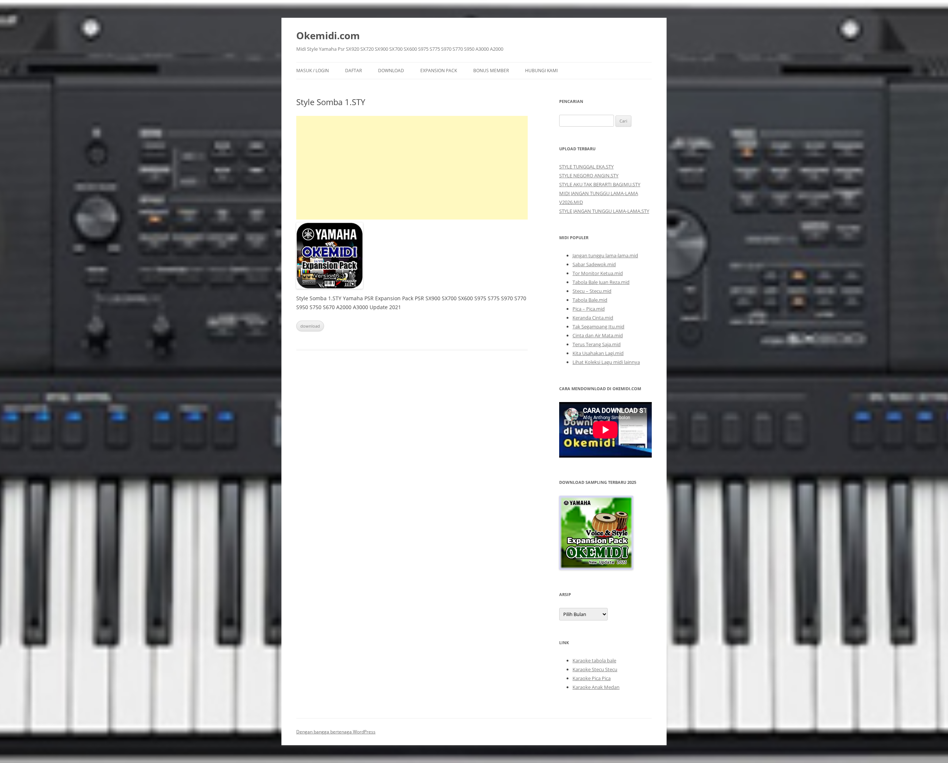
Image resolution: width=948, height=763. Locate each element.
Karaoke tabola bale (594, 660)
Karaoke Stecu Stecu (595, 669)
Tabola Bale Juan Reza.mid (601, 282)
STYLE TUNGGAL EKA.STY (586, 166)
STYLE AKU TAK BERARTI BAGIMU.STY (599, 184)
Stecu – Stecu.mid (592, 291)
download (310, 326)
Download (391, 70)
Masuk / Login (312, 70)
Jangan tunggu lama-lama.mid (605, 255)
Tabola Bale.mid (590, 300)
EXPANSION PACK (438, 70)
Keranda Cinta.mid (593, 317)
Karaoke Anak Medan (596, 687)
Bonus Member (491, 70)
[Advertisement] (412, 168)
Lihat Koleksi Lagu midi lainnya (606, 362)
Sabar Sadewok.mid (594, 264)
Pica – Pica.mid (589, 308)
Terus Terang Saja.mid (597, 344)
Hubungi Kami (541, 70)
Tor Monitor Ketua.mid (598, 273)
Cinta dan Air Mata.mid (598, 335)
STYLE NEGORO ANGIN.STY (588, 175)
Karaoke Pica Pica (592, 678)
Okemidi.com (328, 35)
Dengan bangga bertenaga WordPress (335, 732)
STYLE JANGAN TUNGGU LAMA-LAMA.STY (604, 211)
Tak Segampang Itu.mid (598, 326)
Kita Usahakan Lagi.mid (598, 353)
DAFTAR (353, 70)
